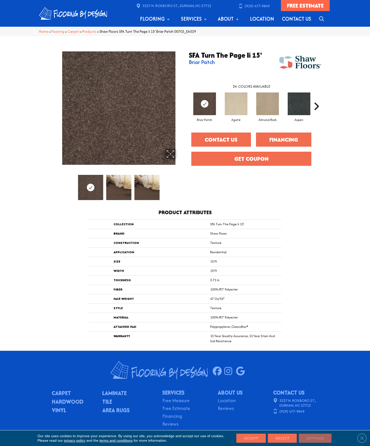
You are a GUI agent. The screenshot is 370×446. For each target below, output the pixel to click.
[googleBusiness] (241, 371)
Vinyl (59, 410)
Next (178, 184)
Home (43, 31)
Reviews (170, 424)
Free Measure (176, 401)
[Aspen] (299, 103)
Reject (282, 438)
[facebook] (218, 371)
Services (192, 18)
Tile (107, 402)
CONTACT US (289, 393)
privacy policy (74, 440)
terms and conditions (116, 440)
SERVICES (173, 393)
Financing (172, 417)
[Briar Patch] (204, 103)
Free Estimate (176, 409)
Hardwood (68, 402)
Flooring (153, 18)
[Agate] (236, 103)
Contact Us (296, 18)
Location (262, 18)
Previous (58, 184)
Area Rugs (116, 410)
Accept (251, 438)
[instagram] (230, 371)
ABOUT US (230, 393)
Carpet (73, 31)
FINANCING (283, 140)
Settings (315, 438)
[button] (322, 19)
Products (89, 31)
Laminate (114, 393)
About (226, 18)
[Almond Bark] (267, 103)
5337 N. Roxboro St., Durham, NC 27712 (176, 5)
